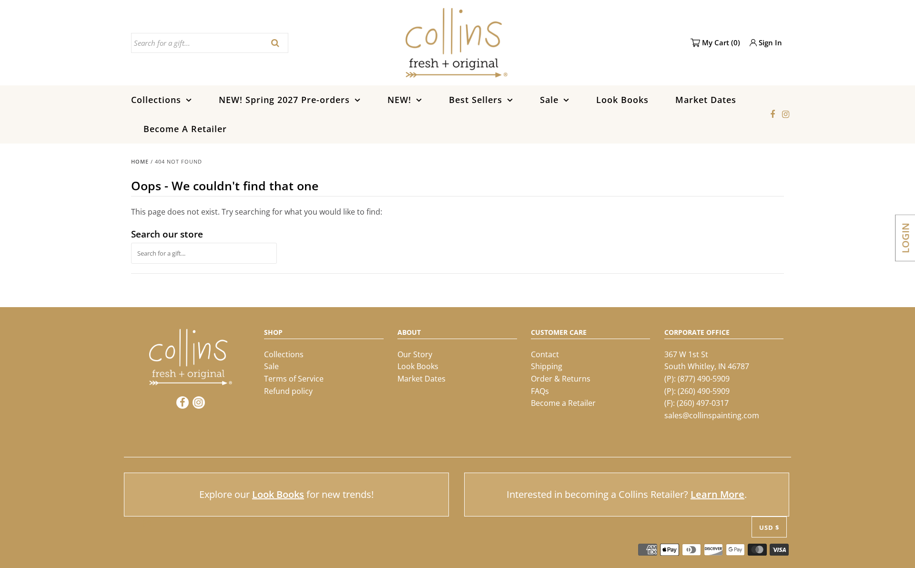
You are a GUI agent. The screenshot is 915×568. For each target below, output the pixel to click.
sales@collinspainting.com (711, 415)
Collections (156, 99)
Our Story (414, 354)
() (721, 42)
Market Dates (705, 99)
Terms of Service (294, 378)
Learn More (717, 494)
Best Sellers (475, 99)
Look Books (622, 99)
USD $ (769, 527)
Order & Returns (560, 378)
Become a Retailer (563, 403)
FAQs (540, 391)
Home (140, 161)
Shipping (546, 366)
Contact (545, 354)
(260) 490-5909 (704, 391)
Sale (549, 99)
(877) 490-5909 (704, 378)
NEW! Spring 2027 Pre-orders (284, 99)
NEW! (399, 99)
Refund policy (288, 391)
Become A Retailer (185, 128)
